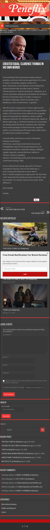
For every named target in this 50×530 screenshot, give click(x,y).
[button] (25, 254)
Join (24, 274)
